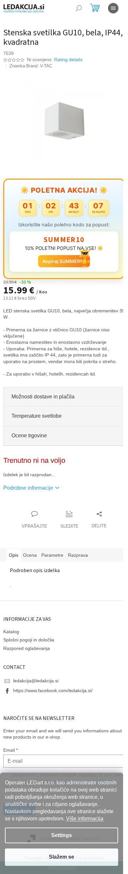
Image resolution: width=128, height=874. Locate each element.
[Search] (78, 8)
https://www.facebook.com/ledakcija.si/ (53, 690)
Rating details (68, 59)
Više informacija (84, 818)
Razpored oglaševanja (26, 648)
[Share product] (99, 520)
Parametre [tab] (52, 555)
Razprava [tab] (78, 555)
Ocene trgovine (29, 435)
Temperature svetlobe (36, 416)
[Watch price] (69, 520)
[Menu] (113, 8)
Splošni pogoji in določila (28, 639)
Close (41, 507)
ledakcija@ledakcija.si (35, 680)
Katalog (11, 631)
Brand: (39, 65)
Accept (61, 857)
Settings (61, 835)
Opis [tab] (13, 555)
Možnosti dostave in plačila (43, 396)
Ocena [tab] (30, 555)
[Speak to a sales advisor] (34, 520)
